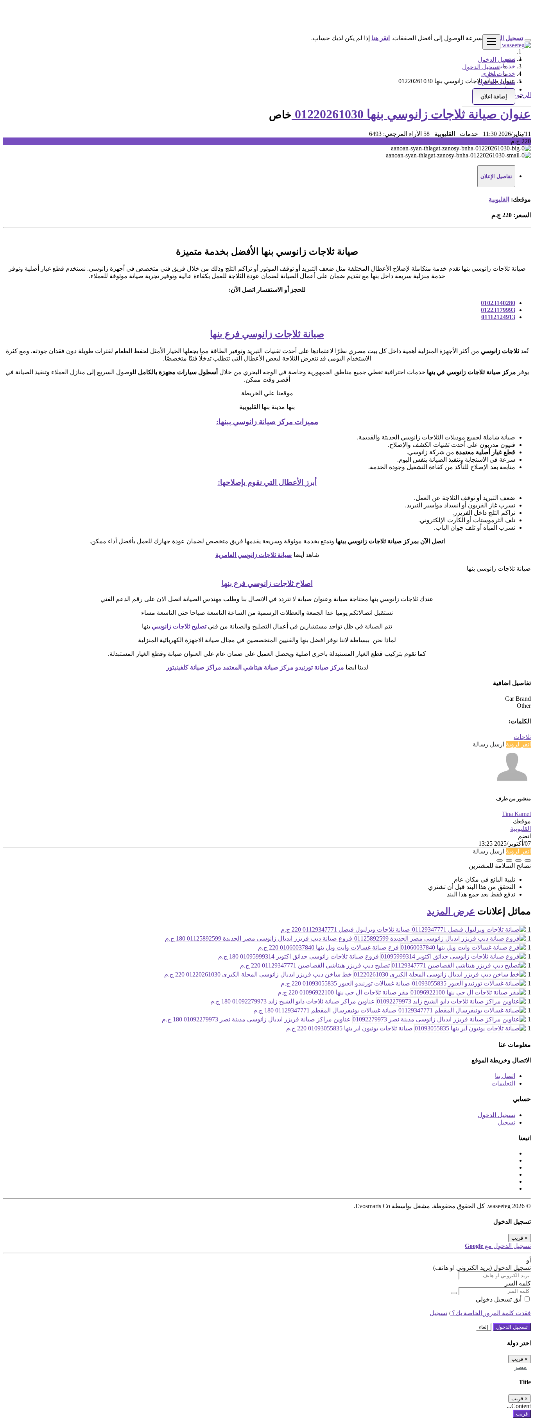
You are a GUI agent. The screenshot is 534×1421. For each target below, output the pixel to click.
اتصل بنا (505, 1076)
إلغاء (483, 1327)
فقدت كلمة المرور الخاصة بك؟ (490, 1313)
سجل (493, 74)
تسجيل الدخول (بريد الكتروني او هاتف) (482, 1267)
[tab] (496, 176)
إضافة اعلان (493, 96)
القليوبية (499, 199)
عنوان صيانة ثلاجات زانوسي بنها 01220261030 (411, 114)
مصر (520, 1367)
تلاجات (522, 737)
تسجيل (506, 1122)
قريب (522, 1414)
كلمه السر (518, 1283)
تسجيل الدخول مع (498, 1245)
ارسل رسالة (488, 744)
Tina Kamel (516, 813)
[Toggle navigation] (491, 42)
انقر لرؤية (518, 744)
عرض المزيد (451, 911)
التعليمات (503, 1083)
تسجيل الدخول (481, 67)
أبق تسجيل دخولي (499, 1299)
